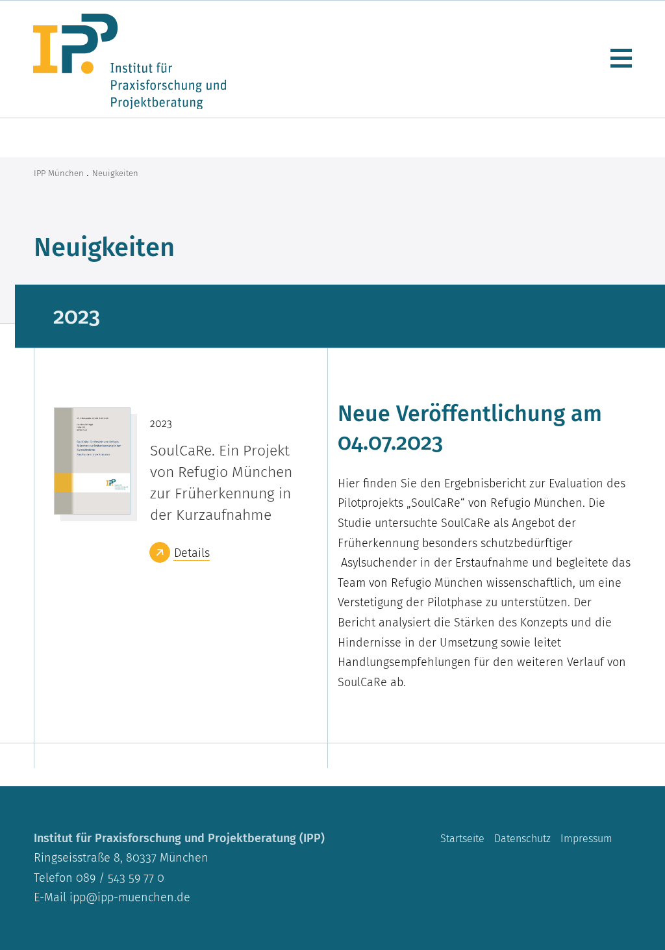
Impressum (586, 838)
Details (192, 553)
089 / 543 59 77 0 (118, 877)
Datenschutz (522, 838)
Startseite (462, 838)
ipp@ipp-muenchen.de (129, 897)
